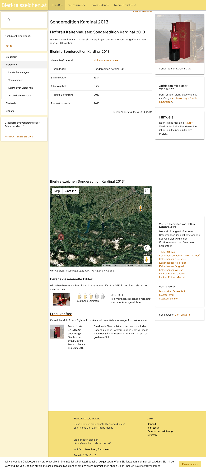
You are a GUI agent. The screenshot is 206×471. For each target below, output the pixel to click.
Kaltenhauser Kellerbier (172, 262)
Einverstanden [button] (190, 464)
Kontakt (151, 424)
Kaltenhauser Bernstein (172, 259)
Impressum (153, 427)
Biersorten (147, 11)
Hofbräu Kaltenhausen (106, 60)
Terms (148, 265)
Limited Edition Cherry (172, 273)
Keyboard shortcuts (110, 265)
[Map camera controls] (147, 248)
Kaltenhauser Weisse (171, 270)
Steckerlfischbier (169, 298)
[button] (162, 466)
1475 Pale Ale (167, 251)
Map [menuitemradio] (57, 191)
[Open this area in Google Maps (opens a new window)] (56, 264)
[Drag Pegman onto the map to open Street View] (147, 259)
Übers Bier (137, 11)
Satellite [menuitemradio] (70, 191)
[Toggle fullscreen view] (147, 191)
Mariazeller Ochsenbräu (172, 291)
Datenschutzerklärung (160, 431)
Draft (190, 122)
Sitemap (152, 434)
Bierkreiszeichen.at (24, 5)
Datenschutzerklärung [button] (147, 466)
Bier (177, 314)
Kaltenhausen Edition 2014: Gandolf (179, 255)
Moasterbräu (166, 294)
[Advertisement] (101, 145)
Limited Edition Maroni (172, 277)
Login (8, 46)
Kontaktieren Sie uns (19, 136)
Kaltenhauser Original (171, 266)
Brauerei (186, 314)
